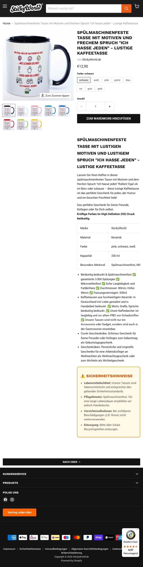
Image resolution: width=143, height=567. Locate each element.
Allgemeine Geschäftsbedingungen (89, 549)
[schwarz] (84, 84)
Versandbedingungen (56, 549)
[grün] (90, 92)
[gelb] (101, 92)
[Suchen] (126, 8)
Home (6, 23)
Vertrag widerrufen (19, 512)
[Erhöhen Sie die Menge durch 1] (109, 106)
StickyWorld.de (91, 59)
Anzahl (81, 98)
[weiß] (96, 84)
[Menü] (137, 530)
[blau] (129, 84)
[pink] (107, 84)
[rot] (81, 92)
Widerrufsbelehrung (71, 552)
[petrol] (118, 84)
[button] (8, 110)
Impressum (9, 549)
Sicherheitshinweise (30, 549)
